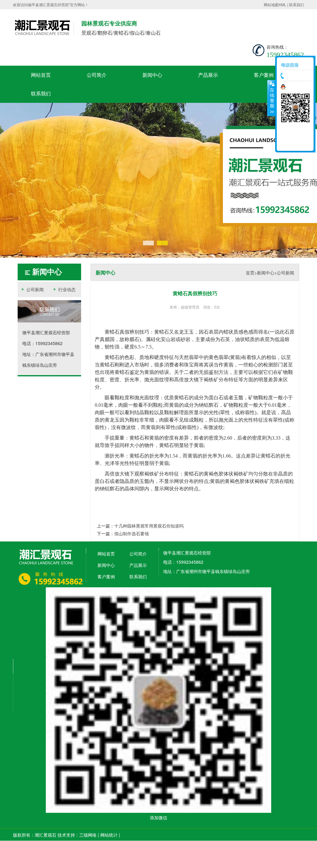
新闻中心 (152, 74)
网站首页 (41, 74)
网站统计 (109, 835)
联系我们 (296, 4)
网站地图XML (275, 4)
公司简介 (96, 74)
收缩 (271, 98)
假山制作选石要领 (131, 533)
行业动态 (66, 289)
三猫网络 (88, 835)
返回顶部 (295, 144)
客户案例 (264, 74)
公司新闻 (34, 289)
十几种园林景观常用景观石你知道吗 (149, 526)
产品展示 (208, 74)
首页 (250, 272)
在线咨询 (297, 87)
